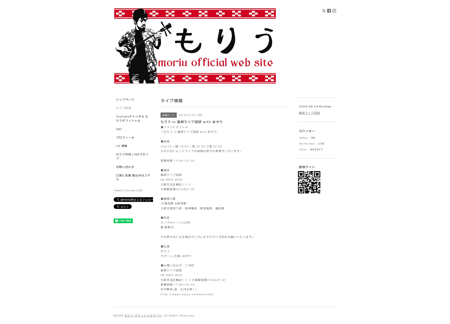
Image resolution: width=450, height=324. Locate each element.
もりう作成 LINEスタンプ (132, 156)
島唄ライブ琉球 (309, 113)
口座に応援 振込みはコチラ (133, 177)
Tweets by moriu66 (128, 190)
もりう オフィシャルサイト (143, 315)
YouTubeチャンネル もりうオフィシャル (132, 118)
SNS (119, 129)
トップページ (125, 100)
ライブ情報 (123, 108)
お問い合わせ (125, 167)
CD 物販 (122, 146)
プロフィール (125, 137)
